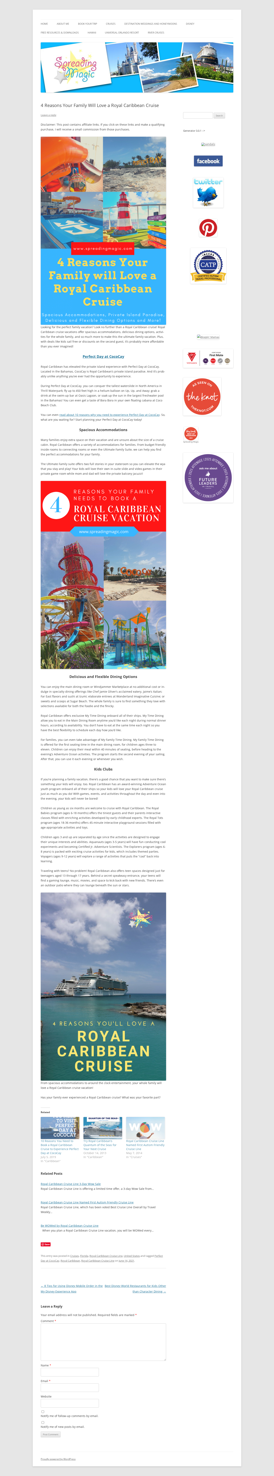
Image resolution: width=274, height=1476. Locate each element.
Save (47, 1244)
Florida (84, 1256)
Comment (48, 1321)
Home (44, 23)
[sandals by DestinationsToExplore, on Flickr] (208, 144)
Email (46, 1381)
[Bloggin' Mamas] (208, 337)
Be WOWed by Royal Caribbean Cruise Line (69, 1226)
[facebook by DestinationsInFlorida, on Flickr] (208, 165)
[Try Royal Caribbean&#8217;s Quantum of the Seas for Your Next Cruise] (102, 1128)
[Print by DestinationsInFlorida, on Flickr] (208, 236)
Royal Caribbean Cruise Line (106, 1256)
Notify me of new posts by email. (63, 1427)
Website (46, 1396)
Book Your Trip (87, 23)
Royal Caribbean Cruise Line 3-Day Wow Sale (71, 1184)
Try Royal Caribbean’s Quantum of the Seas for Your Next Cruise (100, 1145)
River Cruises (156, 32)
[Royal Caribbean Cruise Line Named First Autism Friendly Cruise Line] (145, 1128)
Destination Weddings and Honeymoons (150, 23)
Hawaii (92, 32)
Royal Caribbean (70, 1260)
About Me (63, 23)
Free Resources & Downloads (60, 32)
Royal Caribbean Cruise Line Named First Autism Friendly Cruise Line (145, 1145)
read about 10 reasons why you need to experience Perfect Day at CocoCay (109, 415)
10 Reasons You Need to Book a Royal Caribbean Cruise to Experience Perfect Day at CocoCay (60, 1147)
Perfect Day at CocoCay (103, 356)
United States (132, 1256)
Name (46, 1365)
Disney (190, 23)
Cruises (111, 23)
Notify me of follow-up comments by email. (69, 1416)
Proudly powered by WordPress (58, 1459)
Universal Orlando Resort (122, 32)
